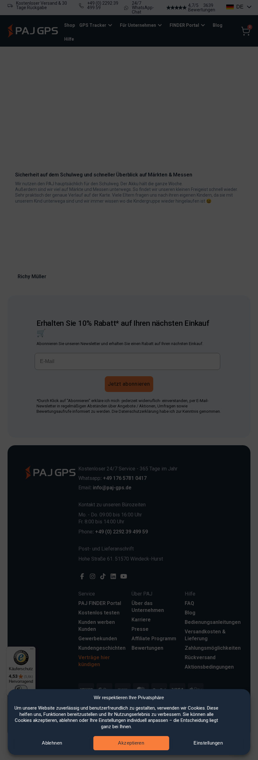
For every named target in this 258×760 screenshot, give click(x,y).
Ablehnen (52, 743)
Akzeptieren (131, 743)
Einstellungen (208, 743)
